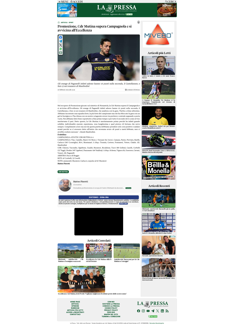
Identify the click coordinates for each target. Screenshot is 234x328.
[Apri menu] (59, 1)
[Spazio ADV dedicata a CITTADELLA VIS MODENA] (67, 16)
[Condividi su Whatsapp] (60, 48)
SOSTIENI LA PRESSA (111, 304)
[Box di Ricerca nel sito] (165, 1)
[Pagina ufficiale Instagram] (143, 311)
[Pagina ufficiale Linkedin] (162, 311)
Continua (128, 188)
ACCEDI (78, 1)
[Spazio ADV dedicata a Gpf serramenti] (166, 16)
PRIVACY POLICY (111, 310)
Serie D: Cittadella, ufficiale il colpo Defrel (156, 233)
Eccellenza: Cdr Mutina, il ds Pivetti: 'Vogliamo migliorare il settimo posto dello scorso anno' (92, 294)
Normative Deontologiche (157, 323)
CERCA (171, 1)
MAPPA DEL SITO (111, 314)
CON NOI (111, 302)
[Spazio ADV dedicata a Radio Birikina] (158, 180)
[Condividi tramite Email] (60, 52)
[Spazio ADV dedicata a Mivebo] (158, 47)
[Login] (71, 1)
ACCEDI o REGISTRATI (75, 312)
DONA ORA (123, 203)
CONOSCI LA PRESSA (111, 306)
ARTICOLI (75, 304)
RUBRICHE (75, 308)
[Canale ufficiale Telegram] (152, 311)
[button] (138, 23)
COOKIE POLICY (111, 308)
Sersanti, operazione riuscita (152, 256)
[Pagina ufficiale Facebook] (138, 311)
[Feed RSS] (167, 311)
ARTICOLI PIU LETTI (75, 310)
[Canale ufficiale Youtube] (148, 311)
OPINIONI (75, 306)
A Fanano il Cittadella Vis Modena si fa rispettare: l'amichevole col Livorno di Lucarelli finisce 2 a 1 (158, 102)
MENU (65, 1)
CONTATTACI (75, 314)
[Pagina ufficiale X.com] (157, 311)
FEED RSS (111, 312)
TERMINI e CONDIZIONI (111, 316)
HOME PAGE (75, 302)
